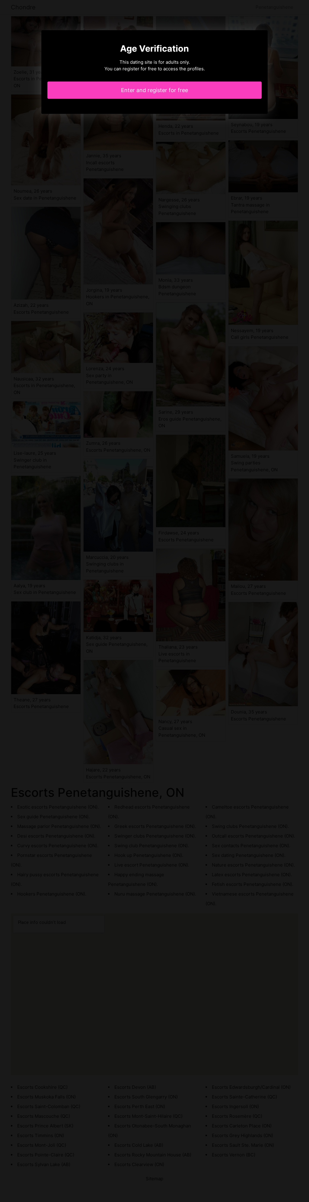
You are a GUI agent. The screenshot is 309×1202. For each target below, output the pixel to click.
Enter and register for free (154, 90)
